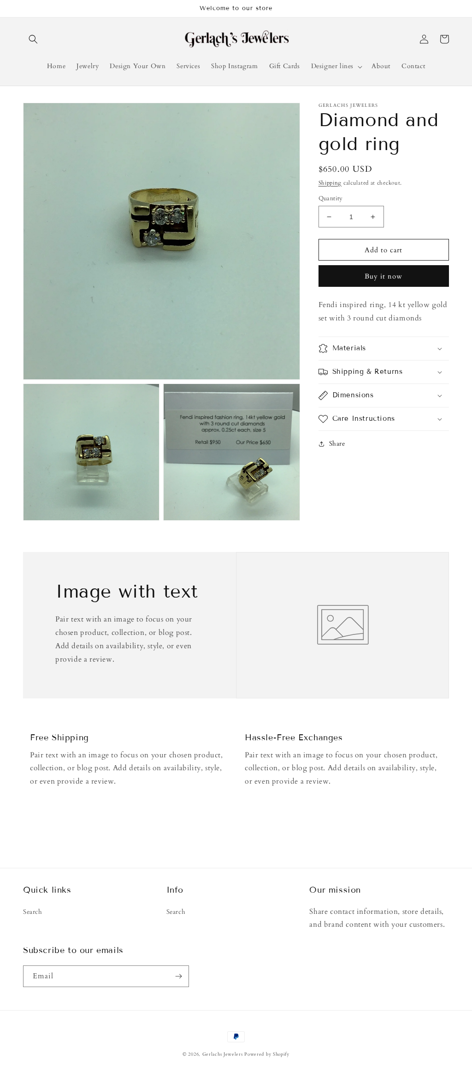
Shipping (330, 182)
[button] (33, 39)
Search (32, 911)
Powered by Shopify (266, 1054)
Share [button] (337, 443)
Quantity (331, 198)
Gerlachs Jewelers (223, 1054)
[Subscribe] (178, 976)
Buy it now (383, 276)
